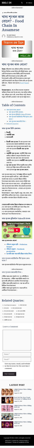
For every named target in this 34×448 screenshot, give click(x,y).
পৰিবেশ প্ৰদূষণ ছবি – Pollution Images (16, 245)
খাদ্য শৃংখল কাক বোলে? (13, 110)
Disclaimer (8, 442)
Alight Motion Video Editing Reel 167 (22, 390)
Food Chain (24, 83)
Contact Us (15, 441)
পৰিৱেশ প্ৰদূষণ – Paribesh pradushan (15, 250)
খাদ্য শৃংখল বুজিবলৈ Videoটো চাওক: (20, 114)
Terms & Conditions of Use (21, 442)
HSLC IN (7, 3)
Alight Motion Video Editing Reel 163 (22, 423)
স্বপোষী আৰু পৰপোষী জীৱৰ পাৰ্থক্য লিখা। (19, 254)
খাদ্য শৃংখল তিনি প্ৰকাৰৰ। (16, 112)
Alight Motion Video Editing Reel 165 (22, 406)
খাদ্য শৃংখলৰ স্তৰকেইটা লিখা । (17, 121)
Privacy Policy (23, 441)
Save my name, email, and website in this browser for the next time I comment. (17, 366)
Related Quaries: (12, 124)
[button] (21, 3)
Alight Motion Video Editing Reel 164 (22, 414)
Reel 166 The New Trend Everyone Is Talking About (22, 398)
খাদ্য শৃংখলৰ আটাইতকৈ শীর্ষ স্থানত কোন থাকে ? (20, 118)
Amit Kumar (12, 35)
